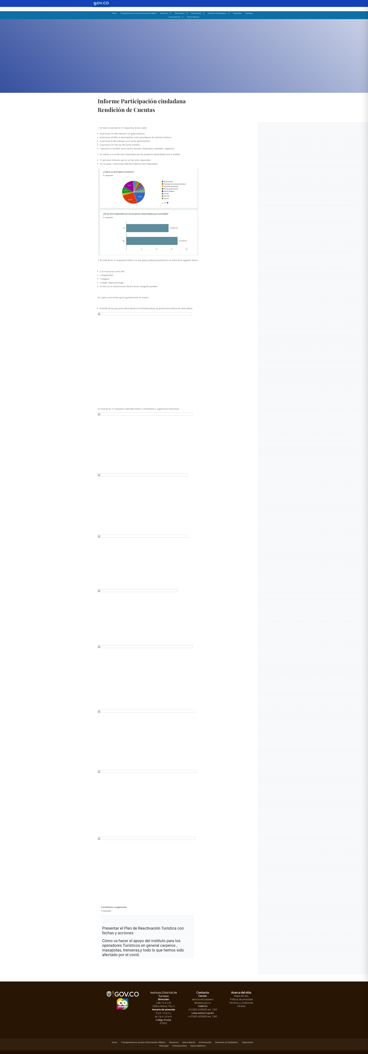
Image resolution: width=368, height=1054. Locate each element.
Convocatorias (174, 17)
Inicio (114, 13)
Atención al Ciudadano (217, 13)
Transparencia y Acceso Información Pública (138, 13)
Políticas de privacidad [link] (241, 999)
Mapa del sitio (241, 995)
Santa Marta (180, 13)
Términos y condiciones (241, 1002)
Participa (249, 13)
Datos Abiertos (193, 17)
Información (196, 13)
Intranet (241, 1006)
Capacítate (237, 13)
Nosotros (164, 13)
